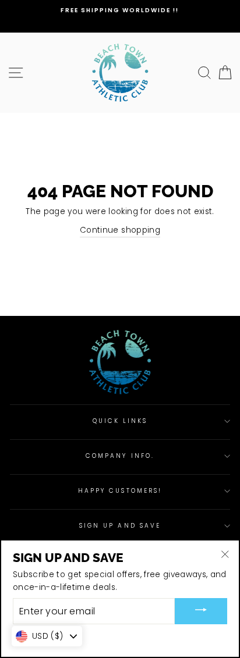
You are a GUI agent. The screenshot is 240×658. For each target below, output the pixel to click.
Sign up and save (120, 525)
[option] (120, 10)
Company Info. (120, 455)
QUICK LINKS (120, 421)
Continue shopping (120, 230)
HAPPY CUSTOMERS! (120, 490)
